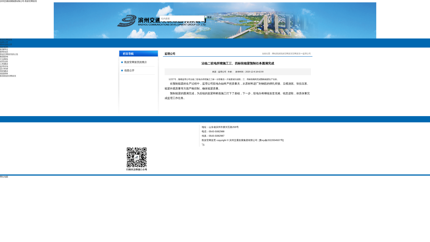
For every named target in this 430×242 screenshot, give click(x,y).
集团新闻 (4, 56)
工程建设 (4, 64)
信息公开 (4, 42)
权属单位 (4, 49)
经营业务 (4, 61)
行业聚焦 (4, 59)
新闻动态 (4, 52)
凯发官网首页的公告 (9, 54)
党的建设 (4, 71)
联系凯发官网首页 (8, 76)
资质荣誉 (4, 73)
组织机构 (4, 47)
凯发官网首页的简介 (135, 62)
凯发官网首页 (6, 39)
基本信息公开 (6, 44)
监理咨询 (4, 66)
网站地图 (4, 177)
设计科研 (4, 69)
